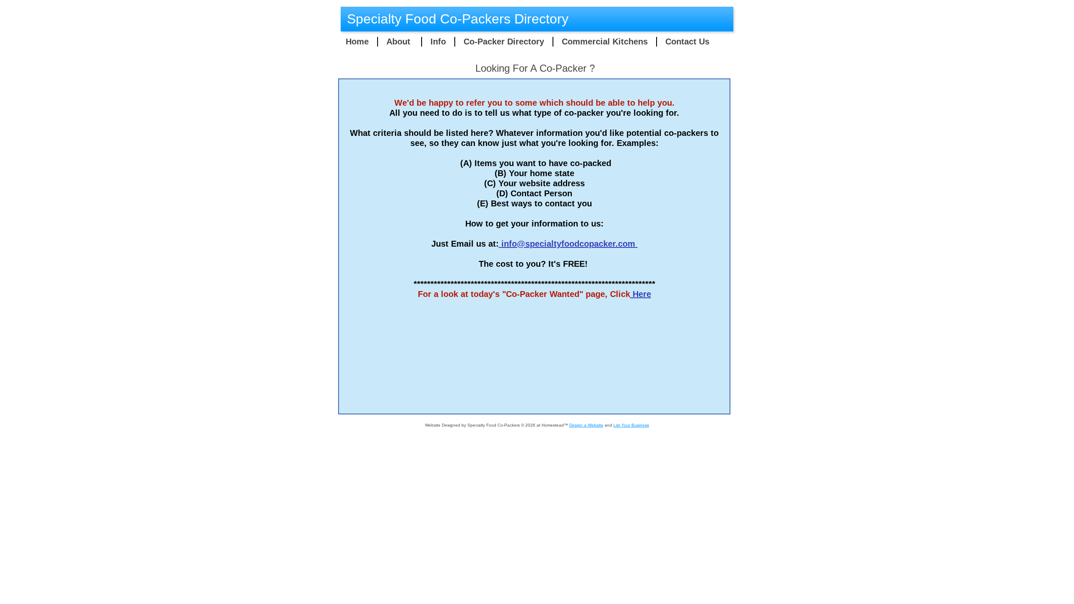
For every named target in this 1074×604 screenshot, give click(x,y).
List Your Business (631, 425)
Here (640, 294)
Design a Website (586, 425)
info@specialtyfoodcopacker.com (568, 243)
